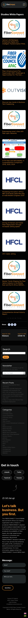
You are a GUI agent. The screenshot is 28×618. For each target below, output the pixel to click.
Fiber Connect (6, 421)
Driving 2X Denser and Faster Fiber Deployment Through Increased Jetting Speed (12, 224)
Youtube (19, 478)
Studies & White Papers (9, 447)
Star (4, 445)
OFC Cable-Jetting (9, 254)
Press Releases (7, 440)
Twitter (19, 472)
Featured (5, 419)
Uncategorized (7, 451)
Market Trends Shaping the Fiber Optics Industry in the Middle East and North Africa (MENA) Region (14, 283)
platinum (5, 438)
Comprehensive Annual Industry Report (13, 313)
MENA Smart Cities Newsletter (11, 434)
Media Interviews (7, 428)
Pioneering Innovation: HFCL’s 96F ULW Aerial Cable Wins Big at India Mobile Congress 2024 (13, 193)
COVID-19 (21, 336)
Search (6, 349)
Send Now (8, 588)
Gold (4, 425)
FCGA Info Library (7, 417)
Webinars (5, 336)
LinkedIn (6, 472)
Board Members (7, 412)
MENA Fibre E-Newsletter (10, 432)
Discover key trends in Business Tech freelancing (13, 103)
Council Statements (8, 415)
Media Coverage (7, 426)
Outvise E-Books (7, 436)
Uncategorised (7, 449)
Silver (4, 443)
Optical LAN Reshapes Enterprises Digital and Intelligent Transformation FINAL (13, 42)
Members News (7, 430)
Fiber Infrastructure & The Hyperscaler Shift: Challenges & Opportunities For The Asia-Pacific (13, 73)
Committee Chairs (7, 413)
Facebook (7, 478)
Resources (5, 441)
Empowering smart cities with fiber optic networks (12, 132)
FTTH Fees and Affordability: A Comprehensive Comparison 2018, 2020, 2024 (13, 162)
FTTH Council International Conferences (13, 423)
